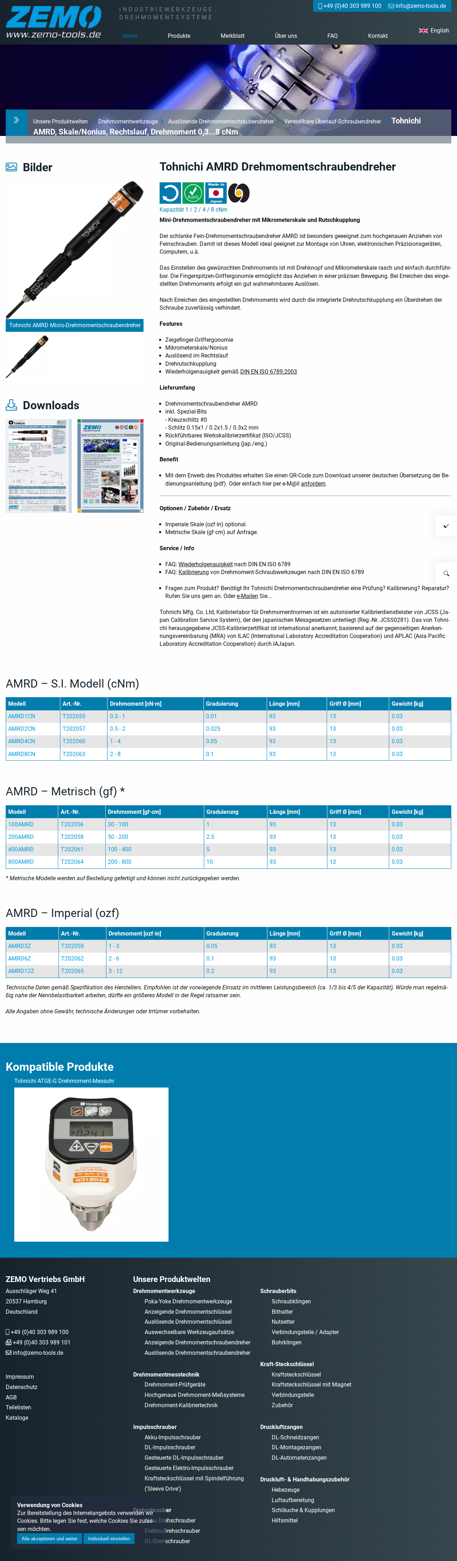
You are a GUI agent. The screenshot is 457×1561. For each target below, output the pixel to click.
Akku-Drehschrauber (170, 1520)
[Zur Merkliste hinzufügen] (446, 526)
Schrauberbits (278, 1291)
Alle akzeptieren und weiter (49, 1538)
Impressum (20, 1376)
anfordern (313, 483)
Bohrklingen (287, 1342)
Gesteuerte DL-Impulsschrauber (184, 1457)
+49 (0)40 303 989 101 (42, 1342)
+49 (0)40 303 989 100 (40, 1332)
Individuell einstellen (109, 1538)
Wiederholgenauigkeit (206, 564)
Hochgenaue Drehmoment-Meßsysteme (195, 1395)
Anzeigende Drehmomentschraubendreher (197, 1342)
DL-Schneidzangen (295, 1437)
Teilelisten (18, 1407)
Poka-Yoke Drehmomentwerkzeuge (188, 1301)
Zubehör (282, 1405)
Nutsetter (283, 1321)
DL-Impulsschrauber (170, 1447)
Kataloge (17, 1417)
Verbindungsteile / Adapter (305, 1332)
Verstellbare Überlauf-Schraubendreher (332, 121)
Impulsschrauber (155, 1427)
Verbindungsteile (293, 1395)
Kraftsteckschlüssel (296, 1374)
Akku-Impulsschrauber (173, 1437)
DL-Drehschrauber (167, 1541)
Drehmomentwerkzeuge (128, 121)
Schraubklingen (291, 1301)
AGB (11, 1397)
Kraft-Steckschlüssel (287, 1364)
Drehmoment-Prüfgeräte (175, 1384)
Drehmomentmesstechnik (166, 1374)
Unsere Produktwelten (60, 121)
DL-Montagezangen (296, 1447)
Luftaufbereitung (293, 1500)
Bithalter (282, 1311)
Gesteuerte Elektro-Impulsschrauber (189, 1468)
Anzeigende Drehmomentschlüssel (188, 1311)
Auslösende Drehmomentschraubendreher (221, 121)
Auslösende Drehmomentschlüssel (188, 1321)
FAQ (332, 35)
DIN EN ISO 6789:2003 (268, 371)
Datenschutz (21, 1387)
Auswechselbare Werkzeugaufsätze (189, 1332)
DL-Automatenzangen (299, 1457)
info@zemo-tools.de (38, 1352)
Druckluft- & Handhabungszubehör (305, 1479)
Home (129, 35)
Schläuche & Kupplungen (303, 1510)
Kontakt (378, 35)
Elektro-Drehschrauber (172, 1530)
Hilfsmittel (285, 1520)
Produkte (179, 35)
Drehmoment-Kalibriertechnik (181, 1405)
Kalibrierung (194, 572)
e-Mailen (247, 596)
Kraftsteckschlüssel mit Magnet (311, 1384)
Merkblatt (233, 35)
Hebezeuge (286, 1489)
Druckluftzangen (281, 1427)
